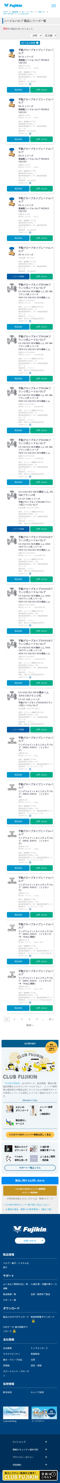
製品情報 (15, 11)
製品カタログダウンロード (16, 1316)
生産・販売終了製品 (40, 1294)
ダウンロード (11, 1308)
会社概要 (7, 1348)
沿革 (33, 1359)
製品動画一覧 (9, 1294)
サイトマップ (19, 1441)
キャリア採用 (37, 1392)
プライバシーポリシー (23, 1457)
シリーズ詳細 (18, 276)
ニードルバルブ (23, 14)
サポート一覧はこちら (30, 1168)
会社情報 (8, 1339)
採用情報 (8, 1384)
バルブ (31, 11)
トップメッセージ (39, 1348)
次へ (51, 1019)
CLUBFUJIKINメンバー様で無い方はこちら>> (28, 1205)
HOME (5, 11)
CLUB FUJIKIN (12, 1083)
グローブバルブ (8, 14)
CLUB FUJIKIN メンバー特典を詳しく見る (30, 1135)
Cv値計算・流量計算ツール (44, 1284)
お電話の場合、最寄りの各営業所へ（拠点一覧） (29, 1209)
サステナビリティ (11, 1353)
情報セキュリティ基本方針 (25, 1449)
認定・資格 (36, 1365)
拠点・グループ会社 (12, 1359)
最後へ (30, 1025)
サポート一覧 (9, 1299)
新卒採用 (7, 1392)
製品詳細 (18, 90)
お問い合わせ (41, 90)
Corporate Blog (9, 1421)
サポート (8, 1275)
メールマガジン (38, 1421)
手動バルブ (42, 11)
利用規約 (17, 1464)
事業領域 (35, 1353)
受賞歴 (6, 1365)
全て (23, 11)
